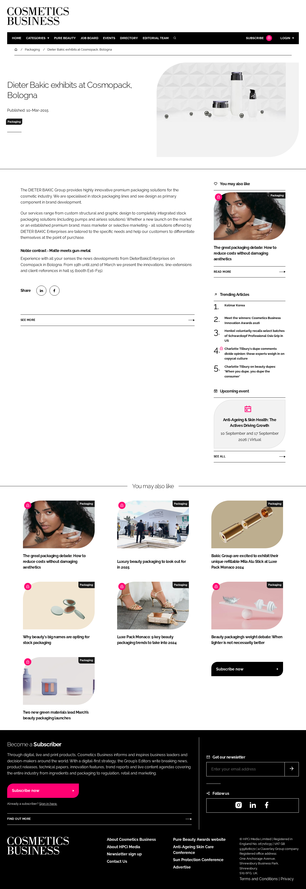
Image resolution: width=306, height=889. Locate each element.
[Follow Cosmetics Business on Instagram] (238, 806)
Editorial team (156, 38)
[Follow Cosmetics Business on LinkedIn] (253, 806)
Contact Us (117, 861)
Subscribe (255, 38)
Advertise (182, 867)
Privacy (287, 879)
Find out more (19, 819)
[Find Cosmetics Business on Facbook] (266, 806)
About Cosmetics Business (131, 839)
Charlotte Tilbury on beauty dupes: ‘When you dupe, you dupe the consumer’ (250, 371)
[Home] (16, 49)
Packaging (14, 121)
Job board (89, 38)
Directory (129, 38)
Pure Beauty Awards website (199, 839)
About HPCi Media (123, 847)
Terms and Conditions (259, 879)
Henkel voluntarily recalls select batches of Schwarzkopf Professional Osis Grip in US (254, 336)
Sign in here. (48, 803)
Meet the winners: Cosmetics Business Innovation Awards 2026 (252, 320)
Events (109, 38)
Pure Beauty (65, 38)
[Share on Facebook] (54, 291)
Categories (35, 38)
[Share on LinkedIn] (41, 291)
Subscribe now (229, 669)
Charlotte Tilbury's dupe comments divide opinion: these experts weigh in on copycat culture (254, 353)
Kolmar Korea (234, 305)
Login (285, 38)
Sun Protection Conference (198, 860)
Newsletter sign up (124, 854)
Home (16, 38)
